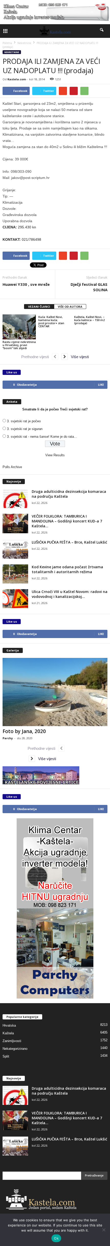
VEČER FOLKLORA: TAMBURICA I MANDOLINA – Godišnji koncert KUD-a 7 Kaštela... (67, 521)
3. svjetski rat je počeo (24, 421)
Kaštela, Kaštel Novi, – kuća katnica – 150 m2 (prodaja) (89, 320)
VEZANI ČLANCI (39, 306)
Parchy (8, 738)
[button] (102, 31)
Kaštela (8, 1033)
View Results (55, 455)
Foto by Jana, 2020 (24, 731)
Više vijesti (78, 357)
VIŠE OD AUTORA (70, 306)
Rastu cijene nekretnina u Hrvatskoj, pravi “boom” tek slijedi (19, 345)
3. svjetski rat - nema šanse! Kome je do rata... (42, 437)
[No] (103, 1229)
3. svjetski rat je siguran (24, 429)
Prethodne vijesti (36, 357)
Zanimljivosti (12, 1041)
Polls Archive (12, 467)
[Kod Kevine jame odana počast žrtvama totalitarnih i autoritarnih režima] (15, 574)
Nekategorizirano (15, 1049)
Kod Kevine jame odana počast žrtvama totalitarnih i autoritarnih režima (67, 569)
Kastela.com (16, 79)
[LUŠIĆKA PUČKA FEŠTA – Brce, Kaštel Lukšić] (15, 549)
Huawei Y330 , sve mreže (26, 284)
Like (101, 384)
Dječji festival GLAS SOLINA (89, 287)
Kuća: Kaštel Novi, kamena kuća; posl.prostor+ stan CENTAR (51, 321)
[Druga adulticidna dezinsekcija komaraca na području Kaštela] (15, 498)
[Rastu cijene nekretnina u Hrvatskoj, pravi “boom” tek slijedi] (19, 326)
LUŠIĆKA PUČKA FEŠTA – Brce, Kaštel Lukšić (69, 542)
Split (6, 1056)
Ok (56, 1238)
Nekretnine (11, 52)
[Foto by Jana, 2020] (55, 692)
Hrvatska (9, 1025)
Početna (7, 43)
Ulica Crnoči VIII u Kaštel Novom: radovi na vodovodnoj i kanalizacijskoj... (69, 594)
